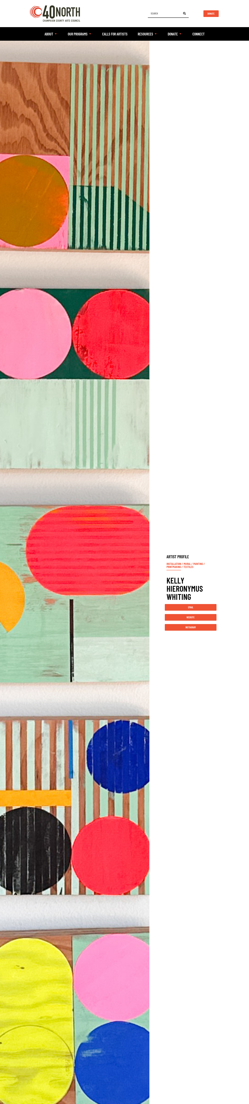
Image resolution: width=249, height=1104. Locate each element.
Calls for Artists (115, 34)
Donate (173, 34)
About (49, 34)
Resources (145, 34)
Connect (198, 34)
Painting (198, 564)
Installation (174, 564)
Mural (187, 564)
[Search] (184, 13)
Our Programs (78, 34)
